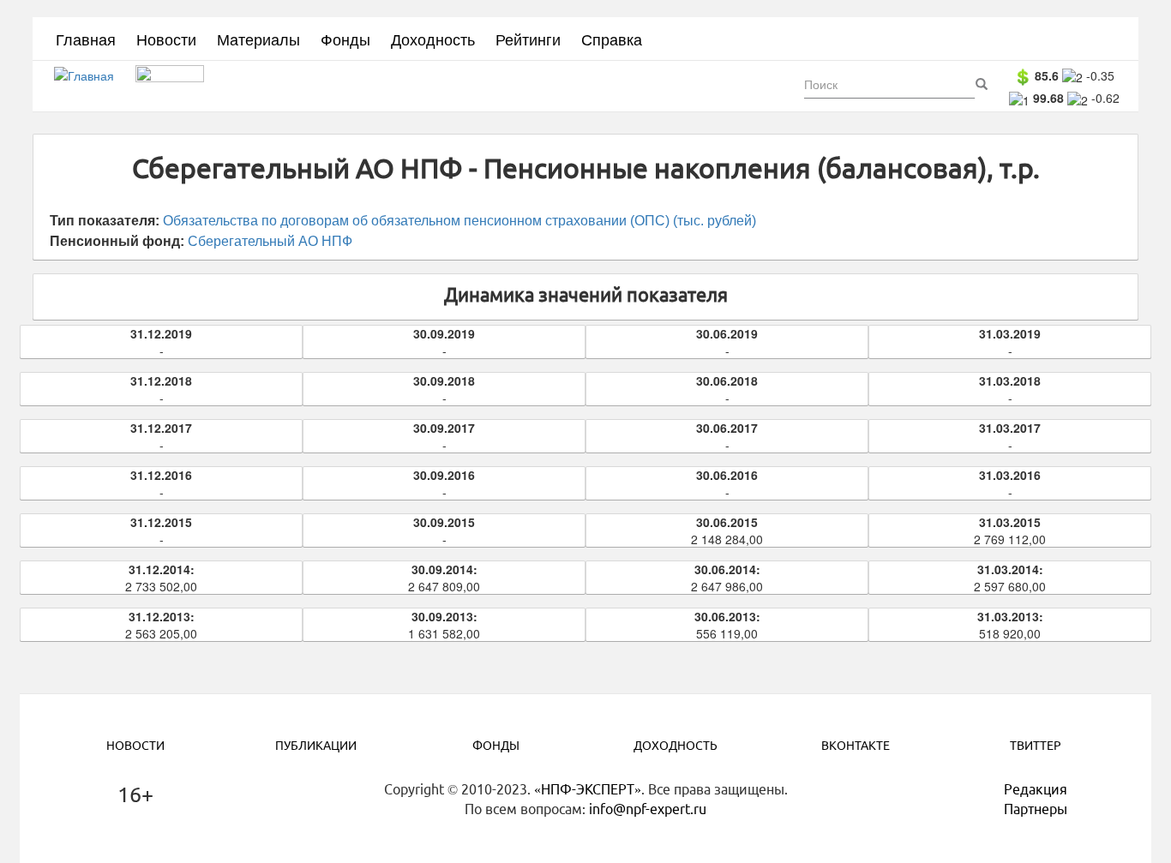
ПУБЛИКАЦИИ (316, 745)
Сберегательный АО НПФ (270, 241)
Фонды (345, 38)
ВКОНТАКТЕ (855, 745)
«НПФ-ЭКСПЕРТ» (587, 789)
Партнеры (1035, 809)
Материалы (258, 38)
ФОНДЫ (495, 745)
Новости (166, 38)
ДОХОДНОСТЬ (676, 745)
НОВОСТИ (135, 745)
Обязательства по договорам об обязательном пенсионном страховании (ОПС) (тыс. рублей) (459, 220)
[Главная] (90, 86)
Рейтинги (528, 38)
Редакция (1035, 789)
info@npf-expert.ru (647, 809)
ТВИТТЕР (1035, 745)
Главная (86, 38)
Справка (611, 38)
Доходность (433, 38)
